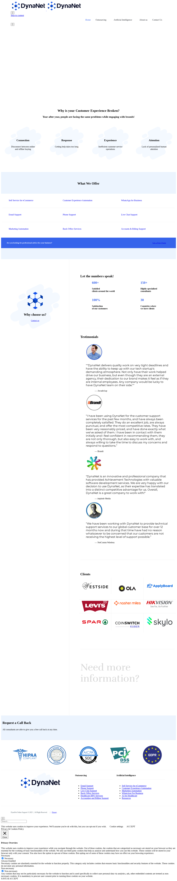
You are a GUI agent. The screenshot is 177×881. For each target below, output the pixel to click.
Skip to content (17, 15)
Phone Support (87, 788)
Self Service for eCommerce (134, 786)
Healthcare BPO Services (92, 796)
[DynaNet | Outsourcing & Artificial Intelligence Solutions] (46, 10)
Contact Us (157, 20)
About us (143, 20)
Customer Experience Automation (136, 788)
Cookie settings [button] (116, 826)
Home (88, 20)
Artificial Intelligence (123, 20)
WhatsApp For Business (132, 793)
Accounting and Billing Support (95, 798)
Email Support (87, 786)
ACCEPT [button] (131, 826)
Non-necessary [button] (7, 868)
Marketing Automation (132, 791)
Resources (126, 798)
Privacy (54, 812)
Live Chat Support (89, 791)
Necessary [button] (5, 855)
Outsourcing (101, 20)
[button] (158, 243)
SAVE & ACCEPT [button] (9, 878)
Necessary (8, 858)
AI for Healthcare (129, 796)
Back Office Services (90, 793)
